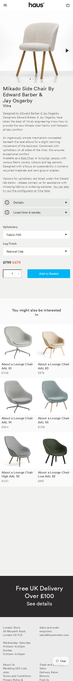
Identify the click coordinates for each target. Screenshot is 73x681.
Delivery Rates (49, 672)
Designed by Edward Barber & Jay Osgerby (31, 113)
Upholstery (10, 227)
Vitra (7, 105)
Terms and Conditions (17, 676)
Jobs (6, 672)
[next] (66, 50)
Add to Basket (49, 274)
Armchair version (49, 158)
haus (29, 9)
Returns (44, 676)
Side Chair (27, 158)
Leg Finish (10, 243)
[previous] (6, 46)
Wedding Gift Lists (15, 668)
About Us (9, 664)
